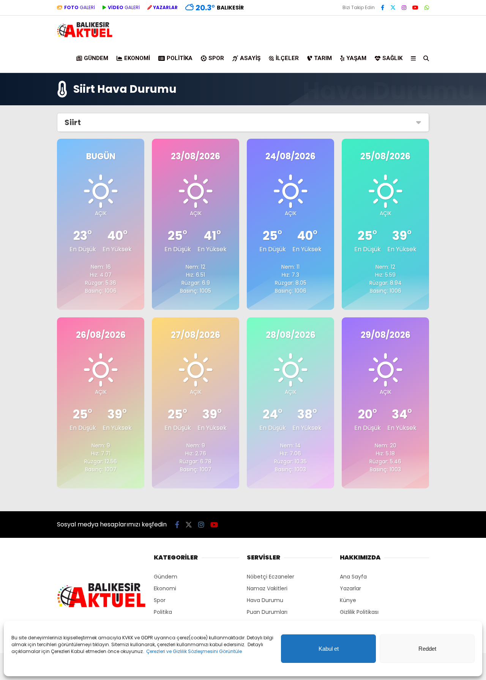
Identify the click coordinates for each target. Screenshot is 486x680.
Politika (180, 58)
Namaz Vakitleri (267, 588)
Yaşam (356, 58)
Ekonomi (137, 58)
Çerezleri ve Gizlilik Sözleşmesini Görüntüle (194, 651)
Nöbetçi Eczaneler (270, 576)
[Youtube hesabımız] (415, 7)
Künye (348, 600)
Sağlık (392, 58)
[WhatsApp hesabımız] (426, 7)
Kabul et (329, 648)
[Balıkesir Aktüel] (85, 36)
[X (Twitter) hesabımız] (393, 7)
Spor (216, 58)
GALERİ (79, 7)
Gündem (96, 58)
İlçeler (287, 58)
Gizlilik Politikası (359, 612)
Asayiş (250, 58)
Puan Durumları (267, 612)
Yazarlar (350, 588)
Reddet (427, 648)
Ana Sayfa (353, 576)
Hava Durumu (265, 600)
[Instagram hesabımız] (404, 7)
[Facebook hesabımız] (382, 7)
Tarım (323, 58)
